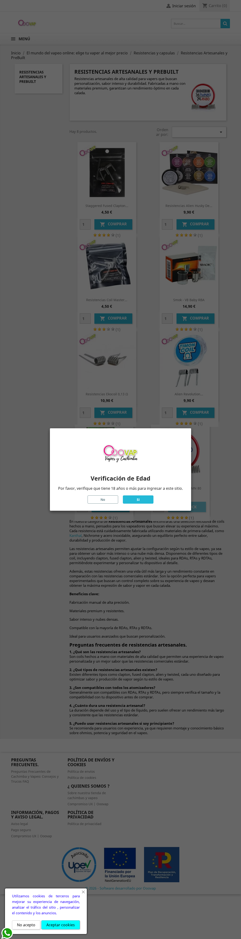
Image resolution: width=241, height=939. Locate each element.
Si (138, 499)
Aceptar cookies (60, 924)
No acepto (26, 924)
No (102, 499)
